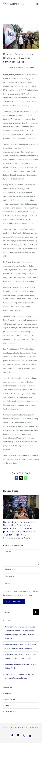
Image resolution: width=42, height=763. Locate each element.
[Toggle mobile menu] (38, 4)
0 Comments (27, 538)
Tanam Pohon (10, 712)
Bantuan (22, 67)
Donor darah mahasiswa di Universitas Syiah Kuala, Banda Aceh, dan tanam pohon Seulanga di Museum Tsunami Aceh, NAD (19, 528)
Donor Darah (10, 699)
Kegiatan (30, 67)
